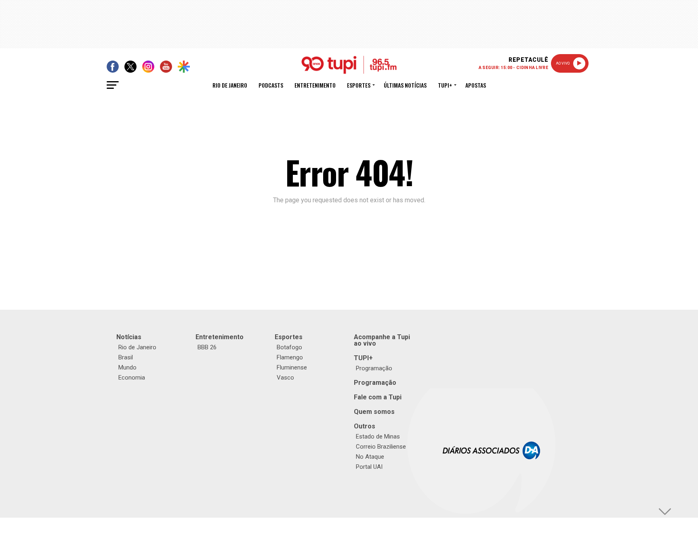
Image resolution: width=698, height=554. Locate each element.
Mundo (127, 367)
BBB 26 (207, 347)
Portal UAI (369, 466)
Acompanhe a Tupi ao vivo (382, 340)
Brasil (125, 357)
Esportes (358, 85)
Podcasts (271, 85)
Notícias (128, 337)
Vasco (285, 377)
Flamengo (290, 357)
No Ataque (370, 456)
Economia (131, 377)
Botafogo (289, 347)
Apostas (475, 85)
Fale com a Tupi (378, 397)
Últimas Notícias (405, 85)
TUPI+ (363, 358)
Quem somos (374, 412)
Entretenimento (315, 85)
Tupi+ (445, 85)
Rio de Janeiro (229, 85)
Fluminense (292, 367)
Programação (374, 368)
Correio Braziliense (381, 446)
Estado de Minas (378, 436)
